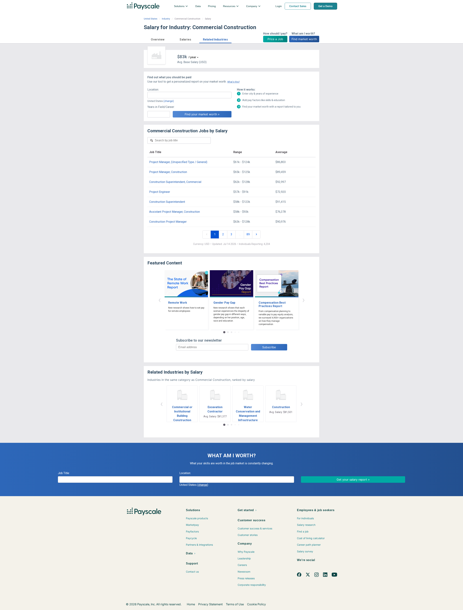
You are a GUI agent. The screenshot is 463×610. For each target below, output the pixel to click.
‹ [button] (159, 300)
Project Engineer (159, 192)
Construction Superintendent (167, 202)
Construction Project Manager (168, 221)
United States (150, 19)
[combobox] (189, 95)
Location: (153, 89)
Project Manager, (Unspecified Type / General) (178, 162)
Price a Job (275, 39)
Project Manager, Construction (168, 172)
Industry (166, 19)
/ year (192, 57)
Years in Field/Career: (161, 107)
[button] (158, 39)
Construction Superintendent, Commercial (175, 182)
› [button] (303, 300)
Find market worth (304, 39)
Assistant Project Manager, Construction (174, 211)
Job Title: (64, 473)
